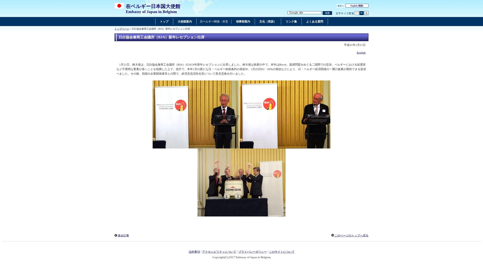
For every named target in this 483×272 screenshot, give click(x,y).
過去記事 (123, 235)
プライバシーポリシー (252, 251)
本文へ (341, 6)
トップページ (122, 29)
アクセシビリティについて (219, 251)
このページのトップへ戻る (351, 235)
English (361, 52)
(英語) (357, 6)
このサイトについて (282, 251)
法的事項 (194, 251)
